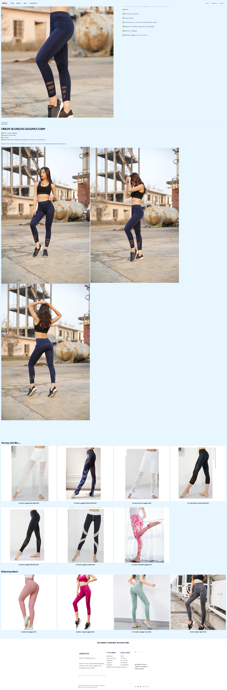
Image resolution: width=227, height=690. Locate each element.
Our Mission (124, 662)
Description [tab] (4, 124)
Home (12, 3)
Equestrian (109, 660)
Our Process (124, 660)
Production (214, 3)
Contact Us (221, 3)
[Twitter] (140, 686)
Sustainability (125, 665)
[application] (21, 3)
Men (25, 3)
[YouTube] (137, 686)
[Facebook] (135, 686)
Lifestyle (108, 662)
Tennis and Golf (111, 658)
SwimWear (109, 665)
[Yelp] (148, 686)
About (207, 3)
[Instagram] (143, 686)
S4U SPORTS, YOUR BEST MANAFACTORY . (113, 643)
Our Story (123, 658)
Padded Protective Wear (113, 667)
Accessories (33, 3)
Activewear (109, 656)
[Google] (145, 686)
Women (18, 3)
